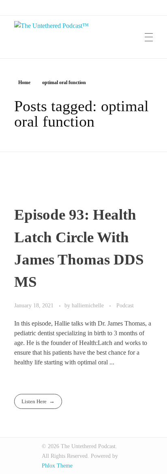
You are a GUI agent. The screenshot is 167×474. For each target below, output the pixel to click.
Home (24, 82)
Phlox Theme (57, 466)
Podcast (125, 305)
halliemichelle (88, 305)
